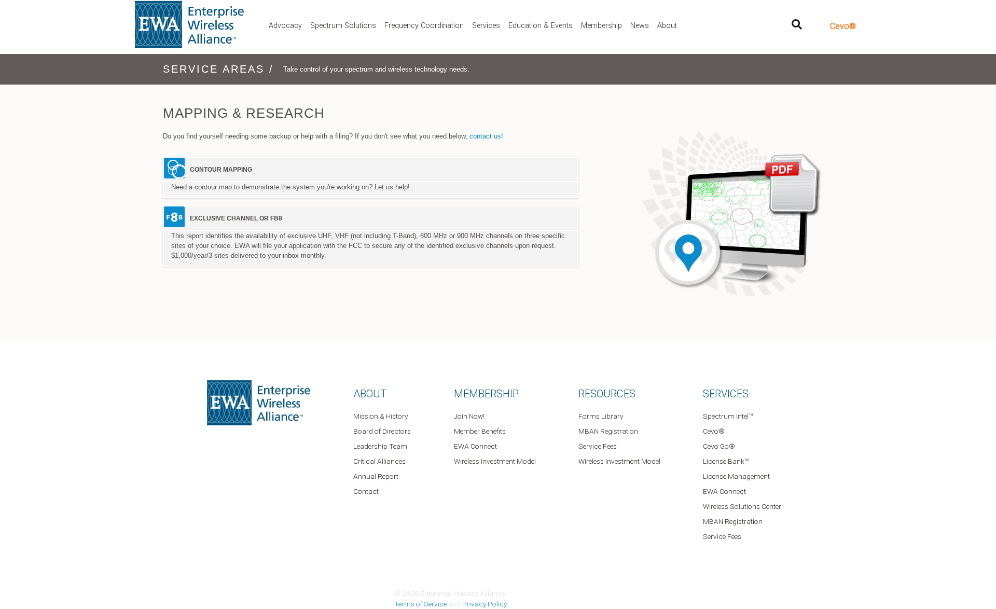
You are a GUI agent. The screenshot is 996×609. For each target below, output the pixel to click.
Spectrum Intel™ (728, 416)
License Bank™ (726, 461)
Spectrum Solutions (343, 25)
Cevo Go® (719, 446)
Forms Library (600, 416)
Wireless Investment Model (495, 461)
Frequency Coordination (424, 25)
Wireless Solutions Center (742, 506)
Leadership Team (380, 446)
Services (486, 25)
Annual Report (375, 476)
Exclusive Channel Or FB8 (236, 218)
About (667, 25)
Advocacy (285, 25)
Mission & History (380, 416)
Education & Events (540, 25)
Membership (601, 25)
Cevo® (843, 26)
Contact (366, 491)
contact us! (486, 136)
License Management (736, 476)
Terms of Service (420, 604)
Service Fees (597, 446)
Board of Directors (382, 431)
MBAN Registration (608, 431)
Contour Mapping (221, 169)
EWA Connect (475, 446)
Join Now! (469, 416)
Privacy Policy (484, 604)
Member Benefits (480, 431)
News (639, 25)
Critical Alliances (379, 461)
